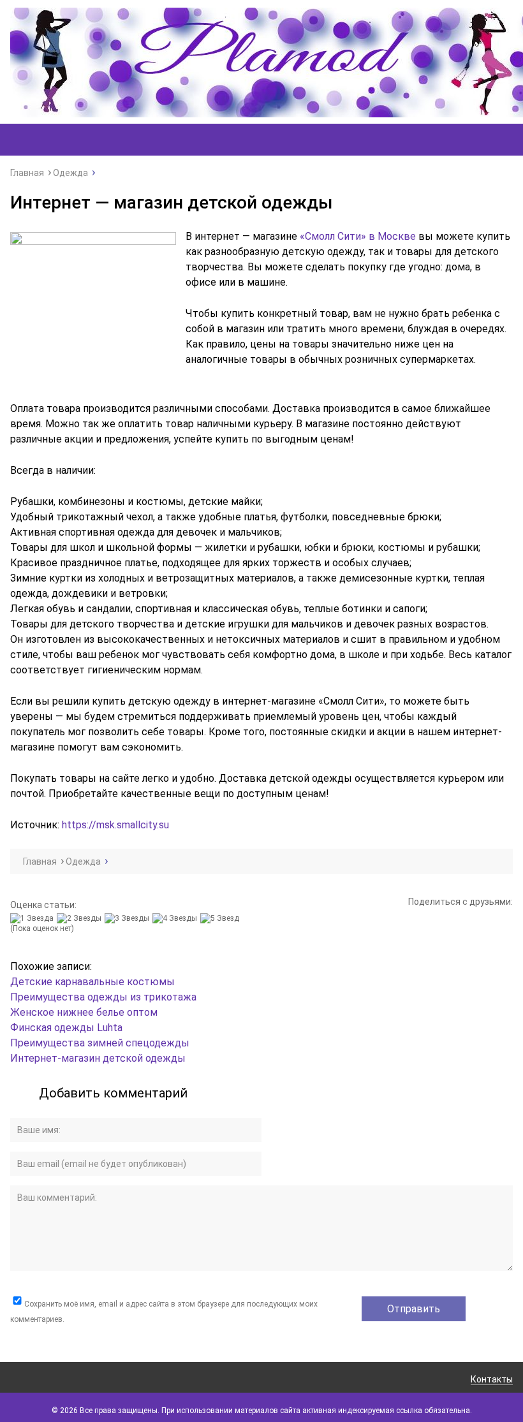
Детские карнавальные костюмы (92, 982)
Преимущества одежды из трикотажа (103, 997)
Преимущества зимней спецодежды (99, 1043)
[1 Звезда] (33, 918)
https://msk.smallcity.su (115, 825)
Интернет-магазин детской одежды (98, 1058)
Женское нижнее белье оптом (84, 1012)
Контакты (492, 1379)
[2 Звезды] (81, 918)
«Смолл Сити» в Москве (358, 236)
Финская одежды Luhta (66, 1028)
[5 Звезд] (221, 918)
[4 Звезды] (176, 918)
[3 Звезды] (128, 918)
